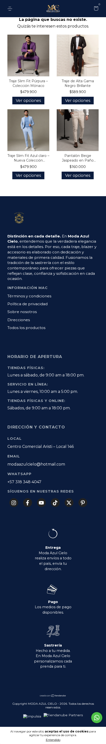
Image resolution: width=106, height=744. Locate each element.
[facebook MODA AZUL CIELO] (27, 502)
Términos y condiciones (29, 296)
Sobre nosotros (22, 311)
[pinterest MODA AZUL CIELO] (82, 502)
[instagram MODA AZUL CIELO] (13, 502)
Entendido (53, 740)
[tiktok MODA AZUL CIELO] (55, 502)
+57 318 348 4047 (24, 482)
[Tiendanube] (53, 696)
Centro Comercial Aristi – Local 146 (40, 446)
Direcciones (18, 319)
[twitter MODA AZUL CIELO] (69, 502)
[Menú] (10, 9)
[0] (95, 9)
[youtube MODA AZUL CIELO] (41, 502)
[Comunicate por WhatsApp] (96, 717)
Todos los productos (26, 327)
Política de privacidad (27, 304)
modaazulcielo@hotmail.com (36, 464)
